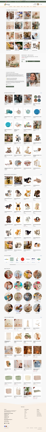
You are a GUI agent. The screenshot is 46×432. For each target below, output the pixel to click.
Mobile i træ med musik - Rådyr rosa (17, 328)
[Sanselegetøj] (27, 15)
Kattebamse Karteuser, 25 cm (8, 237)
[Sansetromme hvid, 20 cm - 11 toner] (18, 112)
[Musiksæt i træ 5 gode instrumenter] (18, 125)
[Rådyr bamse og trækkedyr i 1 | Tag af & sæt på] (9, 163)
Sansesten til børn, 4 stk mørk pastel (36, 104)
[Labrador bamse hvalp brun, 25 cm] (9, 220)
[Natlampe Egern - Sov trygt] (9, 364)
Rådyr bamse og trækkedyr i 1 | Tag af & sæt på (9, 168)
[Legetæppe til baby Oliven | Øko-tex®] (37, 391)
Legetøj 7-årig (8, 50)
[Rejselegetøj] (8, 296)
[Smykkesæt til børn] (37, 296)
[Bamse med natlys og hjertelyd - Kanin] (37, 350)
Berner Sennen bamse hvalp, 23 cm (37, 225)
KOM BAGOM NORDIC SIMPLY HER (10, 86)
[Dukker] (8, 285)
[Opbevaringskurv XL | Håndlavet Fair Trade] (28, 391)
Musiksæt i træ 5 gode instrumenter (16, 130)
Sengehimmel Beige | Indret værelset (27, 328)
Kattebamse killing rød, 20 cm (17, 237)
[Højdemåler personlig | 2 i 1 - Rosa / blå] (28, 364)
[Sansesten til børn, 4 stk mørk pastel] (37, 99)
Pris (30, 6)
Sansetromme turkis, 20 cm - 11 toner (27, 117)
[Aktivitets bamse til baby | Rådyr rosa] (9, 150)
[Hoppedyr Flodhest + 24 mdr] (18, 138)
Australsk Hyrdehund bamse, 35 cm (8, 199)
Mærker (28, 6)
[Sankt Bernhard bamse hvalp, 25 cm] (28, 207)
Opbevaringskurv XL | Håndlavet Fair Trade (27, 396)
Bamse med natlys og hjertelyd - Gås (27, 355)
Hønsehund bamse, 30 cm (17, 198)
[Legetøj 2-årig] (36, 25)
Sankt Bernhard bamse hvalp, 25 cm (27, 212)
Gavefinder (10, 6)
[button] (41, 4)
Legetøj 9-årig (26, 50)
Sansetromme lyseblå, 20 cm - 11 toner (8, 130)
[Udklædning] (37, 308)
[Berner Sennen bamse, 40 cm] (28, 180)
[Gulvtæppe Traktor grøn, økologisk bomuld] (28, 336)
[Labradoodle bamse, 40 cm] (37, 180)
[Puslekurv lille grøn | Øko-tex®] (18, 378)
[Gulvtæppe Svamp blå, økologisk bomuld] (9, 350)
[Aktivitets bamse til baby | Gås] (28, 150)
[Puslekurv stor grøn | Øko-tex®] (9, 378)
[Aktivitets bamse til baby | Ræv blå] (37, 138)
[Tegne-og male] (18, 308)
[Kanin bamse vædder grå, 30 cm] (18, 245)
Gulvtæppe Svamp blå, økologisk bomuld (8, 355)
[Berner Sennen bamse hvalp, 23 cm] (37, 220)
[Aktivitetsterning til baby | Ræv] (18, 163)
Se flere (41, 255)
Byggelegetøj (37, 279)
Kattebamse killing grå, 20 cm (36, 237)
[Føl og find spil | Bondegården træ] (28, 125)
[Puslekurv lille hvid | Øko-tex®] (28, 378)
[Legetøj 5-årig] (27, 35)
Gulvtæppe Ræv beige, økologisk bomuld (37, 341)
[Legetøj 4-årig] (18, 35)
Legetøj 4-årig (17, 40)
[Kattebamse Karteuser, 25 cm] (9, 233)
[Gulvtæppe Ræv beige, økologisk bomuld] (37, 336)
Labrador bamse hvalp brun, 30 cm (37, 199)
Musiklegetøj (37, 290)
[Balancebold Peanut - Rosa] (9, 99)
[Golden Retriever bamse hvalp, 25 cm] (37, 207)
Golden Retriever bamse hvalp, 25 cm (37, 212)
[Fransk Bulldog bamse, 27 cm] (18, 207)
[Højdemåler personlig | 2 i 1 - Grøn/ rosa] (18, 364)
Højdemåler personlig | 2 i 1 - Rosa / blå (28, 369)
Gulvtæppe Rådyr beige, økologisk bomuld (18, 341)
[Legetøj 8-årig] (18, 46)
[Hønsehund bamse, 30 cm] (18, 194)
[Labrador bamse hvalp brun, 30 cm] (37, 194)
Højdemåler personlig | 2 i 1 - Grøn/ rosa (18, 369)
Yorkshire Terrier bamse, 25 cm (17, 224)
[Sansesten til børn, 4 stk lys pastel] (28, 99)
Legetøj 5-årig (26, 40)
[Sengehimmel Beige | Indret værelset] (28, 323)
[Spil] (8, 308)
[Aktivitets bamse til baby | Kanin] (18, 150)
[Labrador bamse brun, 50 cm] (18, 180)
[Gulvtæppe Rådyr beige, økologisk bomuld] (18, 336)
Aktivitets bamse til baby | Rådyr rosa (8, 155)
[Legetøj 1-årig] (27, 25)
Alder (21, 6)
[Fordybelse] (18, 285)
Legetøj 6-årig (34, 40)
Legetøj (14, 6)
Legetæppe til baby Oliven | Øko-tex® (37, 396)
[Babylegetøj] (8, 274)
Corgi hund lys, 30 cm (26, 198)
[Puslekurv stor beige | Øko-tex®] (37, 378)
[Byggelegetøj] (37, 274)
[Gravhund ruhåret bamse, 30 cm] (9, 207)
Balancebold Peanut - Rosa (8, 103)
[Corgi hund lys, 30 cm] (28, 194)
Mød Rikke (38, 411)
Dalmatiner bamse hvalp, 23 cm (27, 224)
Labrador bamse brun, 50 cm (17, 185)
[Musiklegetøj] (37, 285)
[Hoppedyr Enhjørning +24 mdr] (9, 138)
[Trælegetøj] (28, 308)
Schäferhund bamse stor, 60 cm (8, 185)
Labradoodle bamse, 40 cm (36, 185)
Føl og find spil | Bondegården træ (27, 129)
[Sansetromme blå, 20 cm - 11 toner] (9, 112)
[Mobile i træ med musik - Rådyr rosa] (18, 323)
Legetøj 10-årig (34, 50)
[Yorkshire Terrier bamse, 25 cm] (18, 220)
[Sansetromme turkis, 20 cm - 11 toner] (28, 112)
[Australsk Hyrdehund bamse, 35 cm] (9, 194)
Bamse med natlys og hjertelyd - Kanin (37, 355)
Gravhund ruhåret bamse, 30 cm (8, 211)
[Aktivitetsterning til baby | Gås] (37, 163)
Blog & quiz (38, 410)
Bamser (28, 279)
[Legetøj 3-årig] (10, 35)
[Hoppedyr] (28, 285)
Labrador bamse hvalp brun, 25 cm (9, 224)
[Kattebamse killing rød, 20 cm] (18, 233)
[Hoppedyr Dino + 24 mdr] (37, 125)
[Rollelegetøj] (18, 296)
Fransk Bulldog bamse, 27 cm (17, 211)
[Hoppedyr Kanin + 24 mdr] (28, 138)
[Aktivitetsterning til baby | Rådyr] (28, 163)
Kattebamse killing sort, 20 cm (27, 237)
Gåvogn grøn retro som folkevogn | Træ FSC (30, 56)
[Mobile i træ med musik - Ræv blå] (9, 323)
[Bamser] (28, 274)
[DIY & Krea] (18, 15)
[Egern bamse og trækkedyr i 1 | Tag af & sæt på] (37, 150)
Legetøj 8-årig (17, 50)
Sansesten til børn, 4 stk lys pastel (28, 103)
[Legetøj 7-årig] (10, 46)
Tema (24, 6)
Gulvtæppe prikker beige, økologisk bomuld (7, 341)
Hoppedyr (27, 290)
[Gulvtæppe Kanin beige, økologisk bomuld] (18, 350)
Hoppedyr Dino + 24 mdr (36, 129)
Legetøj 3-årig (8, 40)
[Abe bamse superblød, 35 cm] (28, 245)
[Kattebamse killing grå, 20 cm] (37, 233)
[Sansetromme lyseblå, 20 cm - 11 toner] (9, 125)
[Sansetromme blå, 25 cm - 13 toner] (37, 112)
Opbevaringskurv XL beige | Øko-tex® (18, 396)
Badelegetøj (18, 279)
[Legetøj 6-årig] (36, 35)
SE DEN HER (23, 59)
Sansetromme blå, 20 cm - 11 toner (8, 116)
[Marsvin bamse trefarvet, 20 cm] (37, 245)
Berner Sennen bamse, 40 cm (27, 185)
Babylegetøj (8, 279)
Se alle (41, 174)
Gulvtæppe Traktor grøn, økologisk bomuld (28, 341)
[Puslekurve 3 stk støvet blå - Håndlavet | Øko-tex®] (37, 364)
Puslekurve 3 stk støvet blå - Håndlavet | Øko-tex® (36, 369)
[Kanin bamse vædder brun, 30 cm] (9, 245)
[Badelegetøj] (18, 274)
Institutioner (34, 6)
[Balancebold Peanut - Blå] (18, 99)
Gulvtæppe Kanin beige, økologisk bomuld (18, 355)
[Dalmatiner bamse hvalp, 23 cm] (28, 220)
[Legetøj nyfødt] (18, 25)
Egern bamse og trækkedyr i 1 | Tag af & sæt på (37, 155)
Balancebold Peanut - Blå (17, 103)
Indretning (18, 6)
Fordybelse (18, 290)
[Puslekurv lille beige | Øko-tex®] (9, 391)
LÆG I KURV (34, 61)
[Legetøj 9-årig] (27, 46)
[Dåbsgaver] (36, 15)
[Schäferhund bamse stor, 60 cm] (9, 180)
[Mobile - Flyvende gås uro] (37, 323)
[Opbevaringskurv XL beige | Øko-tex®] (18, 391)
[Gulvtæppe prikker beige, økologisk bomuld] (9, 336)
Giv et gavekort (38, 412)
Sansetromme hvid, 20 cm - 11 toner (17, 117)
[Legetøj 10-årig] (36, 46)
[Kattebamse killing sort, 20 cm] (28, 233)
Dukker (8, 290)
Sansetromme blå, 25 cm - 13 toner (37, 116)
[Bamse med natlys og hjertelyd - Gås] (28, 350)
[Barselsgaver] (10, 25)
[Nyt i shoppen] (10, 15)
